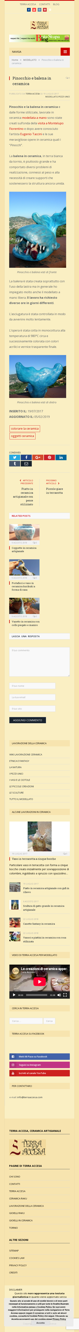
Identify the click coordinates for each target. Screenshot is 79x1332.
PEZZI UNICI (64, 96)
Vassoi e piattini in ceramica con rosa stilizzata (44, 939)
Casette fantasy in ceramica (39, 923)
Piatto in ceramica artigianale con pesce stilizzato (23, 496)
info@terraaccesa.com (29, 1097)
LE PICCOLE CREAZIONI (21, 786)
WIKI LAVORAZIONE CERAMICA (25, 754)
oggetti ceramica (22, 436)
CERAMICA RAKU (18, 1198)
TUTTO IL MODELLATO (21, 799)
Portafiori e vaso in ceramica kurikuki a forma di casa (23, 586)
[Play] (14, 995)
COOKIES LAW (16, 1258)
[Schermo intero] (65, 995)
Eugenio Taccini (31, 134)
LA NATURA (15, 767)
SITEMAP (14, 1250)
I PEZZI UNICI (16, 773)
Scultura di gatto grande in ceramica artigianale (43, 907)
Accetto (40, 1322)
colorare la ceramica (25, 429)
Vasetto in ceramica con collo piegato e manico (26, 623)
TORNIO (13, 1227)
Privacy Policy (59, 1319)
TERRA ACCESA (28, 4)
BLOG (56, 4)
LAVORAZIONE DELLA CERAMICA (26, 1206)
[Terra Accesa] (39, 24)
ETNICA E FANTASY (19, 761)
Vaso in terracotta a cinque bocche (34, 859)
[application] (39, 982)
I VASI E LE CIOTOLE (19, 780)
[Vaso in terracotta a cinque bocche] (39, 837)
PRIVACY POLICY (18, 1265)
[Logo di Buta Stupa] (39, 41)
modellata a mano (34, 118)
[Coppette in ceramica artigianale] (24, 534)
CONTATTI (44, 4)
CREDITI (13, 1272)
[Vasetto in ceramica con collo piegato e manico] (24, 608)
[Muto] (59, 995)
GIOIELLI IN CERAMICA (21, 1220)
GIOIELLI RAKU (17, 1213)
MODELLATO (51, 96)
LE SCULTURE (16, 792)
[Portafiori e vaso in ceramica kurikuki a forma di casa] (24, 569)
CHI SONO (14, 1176)
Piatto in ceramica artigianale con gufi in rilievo (46, 890)
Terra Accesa (33, 93)
